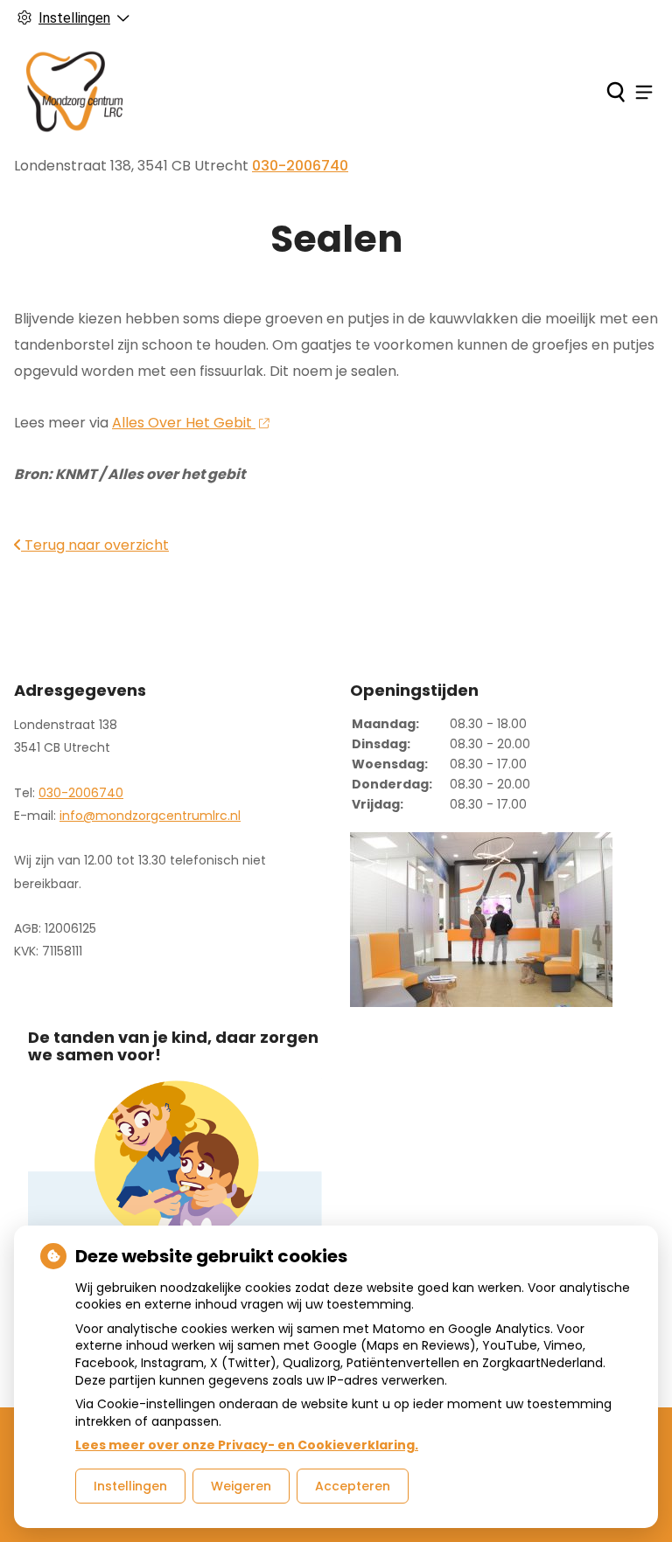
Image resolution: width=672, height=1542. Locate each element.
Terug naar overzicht (95, 545)
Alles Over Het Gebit (184, 423)
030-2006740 (80, 793)
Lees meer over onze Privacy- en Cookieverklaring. (246, 1445)
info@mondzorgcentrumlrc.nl (150, 815)
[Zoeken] (615, 91)
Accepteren (352, 1486)
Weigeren (241, 1486)
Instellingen (130, 1486)
